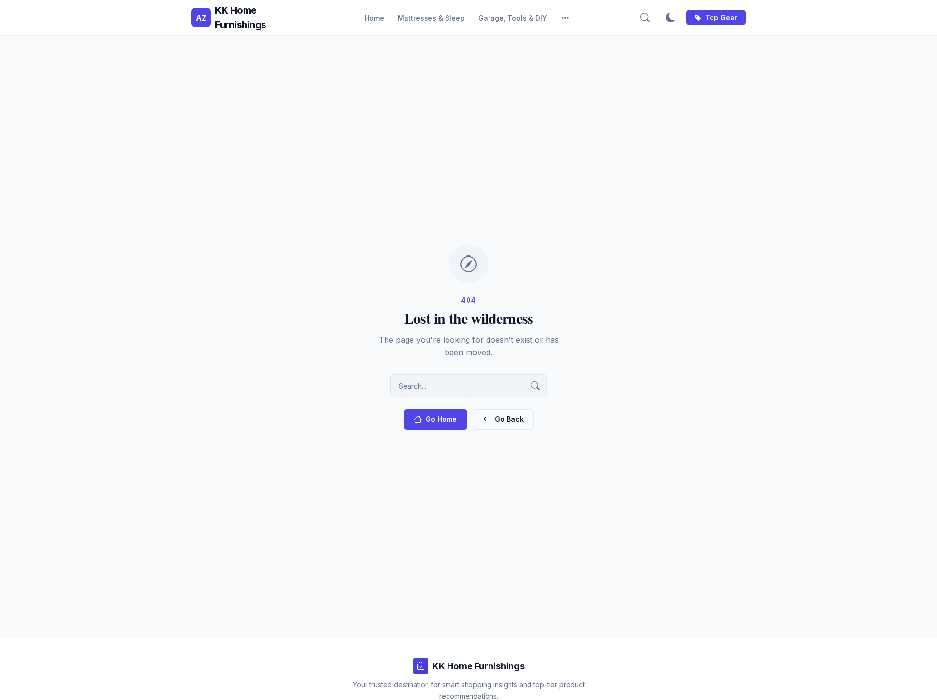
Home (374, 18)
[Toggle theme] (670, 17)
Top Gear (721, 17)
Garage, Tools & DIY (512, 18)
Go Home (441, 419)
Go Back (509, 419)
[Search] (645, 17)
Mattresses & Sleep (431, 18)
